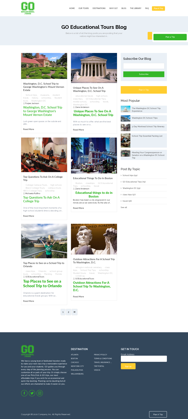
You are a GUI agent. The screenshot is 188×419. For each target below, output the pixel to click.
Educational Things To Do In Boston (93, 178)
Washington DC (38, 101)
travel (105, 102)
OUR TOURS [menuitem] (84, 8)
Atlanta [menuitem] (74, 355)
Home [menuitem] (72, 8)
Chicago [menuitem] (75, 362)
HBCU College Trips (32, 191)
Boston (79, 183)
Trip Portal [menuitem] (99, 366)
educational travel (84, 96)
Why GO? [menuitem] (113, 8)
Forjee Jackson (32, 103)
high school (101, 96)
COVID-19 (80, 276)
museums (44, 95)
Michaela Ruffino (32, 193)
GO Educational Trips (96, 99)
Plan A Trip (158, 8)
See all (124, 207)
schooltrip (46, 98)
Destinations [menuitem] (99, 8)
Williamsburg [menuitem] (77, 374)
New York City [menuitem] (77, 366)
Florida (58, 274)
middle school (79, 102)
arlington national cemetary (89, 267)
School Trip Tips (88, 270)
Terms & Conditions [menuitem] (103, 359)
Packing (48, 274)
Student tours (79, 273)
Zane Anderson (82, 107)
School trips (31, 95)
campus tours (54, 188)
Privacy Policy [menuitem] (100, 355)
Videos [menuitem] (97, 370)
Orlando (42, 271)
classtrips (90, 183)
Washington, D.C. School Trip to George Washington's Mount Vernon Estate (43, 87)
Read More (28, 129)
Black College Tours (35, 188)
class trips (77, 99)
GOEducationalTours (34, 277)
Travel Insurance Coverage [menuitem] (103, 362)
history (35, 98)
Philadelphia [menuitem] (77, 370)
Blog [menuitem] (123, 8)
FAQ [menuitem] (147, 8)
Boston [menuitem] (74, 359)
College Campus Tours (36, 185)
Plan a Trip (170, 37)
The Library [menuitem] (135, 8)
